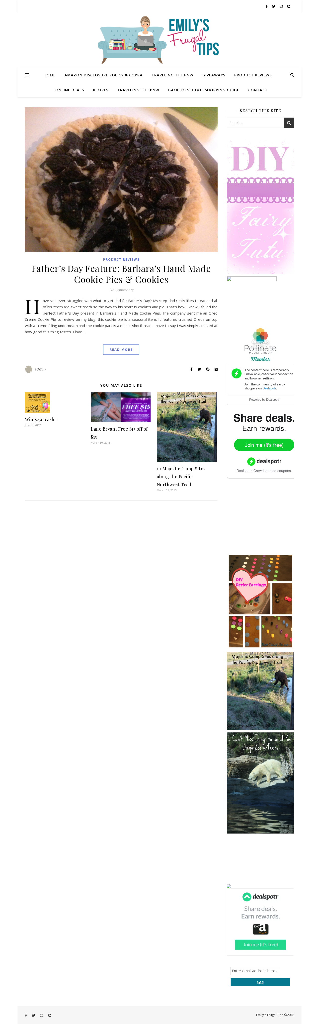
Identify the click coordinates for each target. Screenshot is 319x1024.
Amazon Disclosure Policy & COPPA (104, 74)
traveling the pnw (138, 89)
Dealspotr (272, 399)
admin (40, 369)
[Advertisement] (264, 520)
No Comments (121, 289)
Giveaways (213, 74)
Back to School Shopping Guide (203, 89)
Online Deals (69, 89)
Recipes (100, 89)
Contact (258, 89)
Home (50, 74)
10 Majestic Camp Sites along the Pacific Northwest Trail (181, 477)
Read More (121, 349)
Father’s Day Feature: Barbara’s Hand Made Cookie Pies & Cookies (121, 273)
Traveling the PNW (172, 74)
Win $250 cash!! (41, 419)
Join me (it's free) (264, 444)
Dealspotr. (244, 470)
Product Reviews (253, 74)
